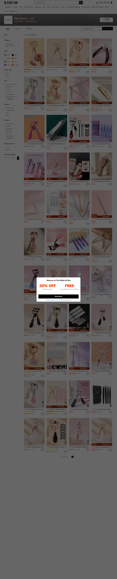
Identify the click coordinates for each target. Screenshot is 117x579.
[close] (79, 274)
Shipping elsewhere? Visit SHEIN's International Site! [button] (58, 300)
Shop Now (58, 296)
